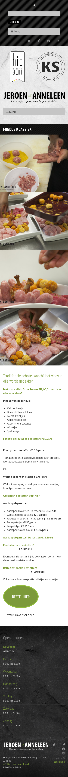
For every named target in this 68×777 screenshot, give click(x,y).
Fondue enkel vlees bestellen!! (22, 438)
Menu (17, 31)
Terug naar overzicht (20, 615)
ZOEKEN (14, 21)
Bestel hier (21, 596)
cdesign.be (59, 761)
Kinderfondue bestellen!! (19, 545)
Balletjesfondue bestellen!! (21, 567)
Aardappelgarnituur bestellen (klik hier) (28, 537)
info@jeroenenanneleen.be (17, 764)
